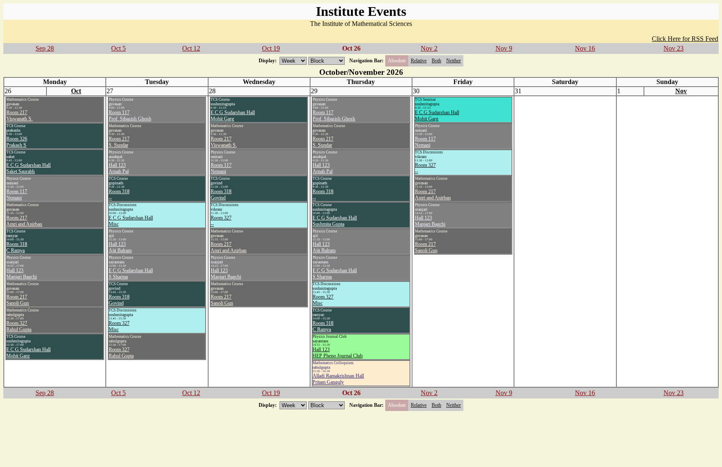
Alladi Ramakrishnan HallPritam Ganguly (338, 379)
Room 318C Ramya (16, 247)
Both (436, 61)
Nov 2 (429, 48)
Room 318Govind (119, 300)
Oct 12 (191, 48)
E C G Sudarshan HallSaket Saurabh (28, 168)
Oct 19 (271, 48)
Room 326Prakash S (16, 142)
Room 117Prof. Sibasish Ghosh (130, 116)
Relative (419, 61)
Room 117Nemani (16, 195)
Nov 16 (585, 48)
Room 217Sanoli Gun (17, 300)
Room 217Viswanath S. (19, 116)
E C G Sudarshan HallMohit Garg (28, 353)
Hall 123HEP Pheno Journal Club (338, 353)
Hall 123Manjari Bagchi (21, 274)
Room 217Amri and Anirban (24, 221)
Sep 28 (45, 48)
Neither (453, 61)
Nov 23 (674, 48)
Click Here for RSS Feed (685, 38)
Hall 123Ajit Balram (120, 247)
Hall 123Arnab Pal (119, 168)
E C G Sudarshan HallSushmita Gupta (335, 221)
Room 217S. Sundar (119, 142)
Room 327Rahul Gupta (18, 326)
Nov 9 (504, 48)
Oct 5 (118, 48)
